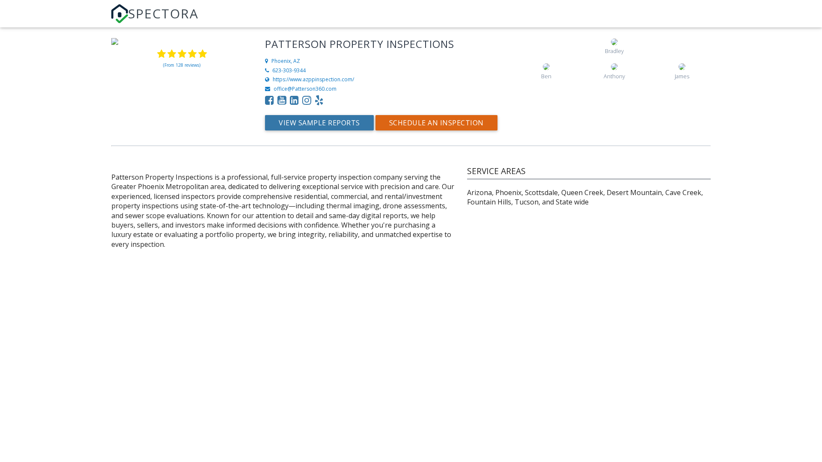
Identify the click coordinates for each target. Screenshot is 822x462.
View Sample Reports (319, 122)
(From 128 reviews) (181, 65)
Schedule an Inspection (436, 122)
